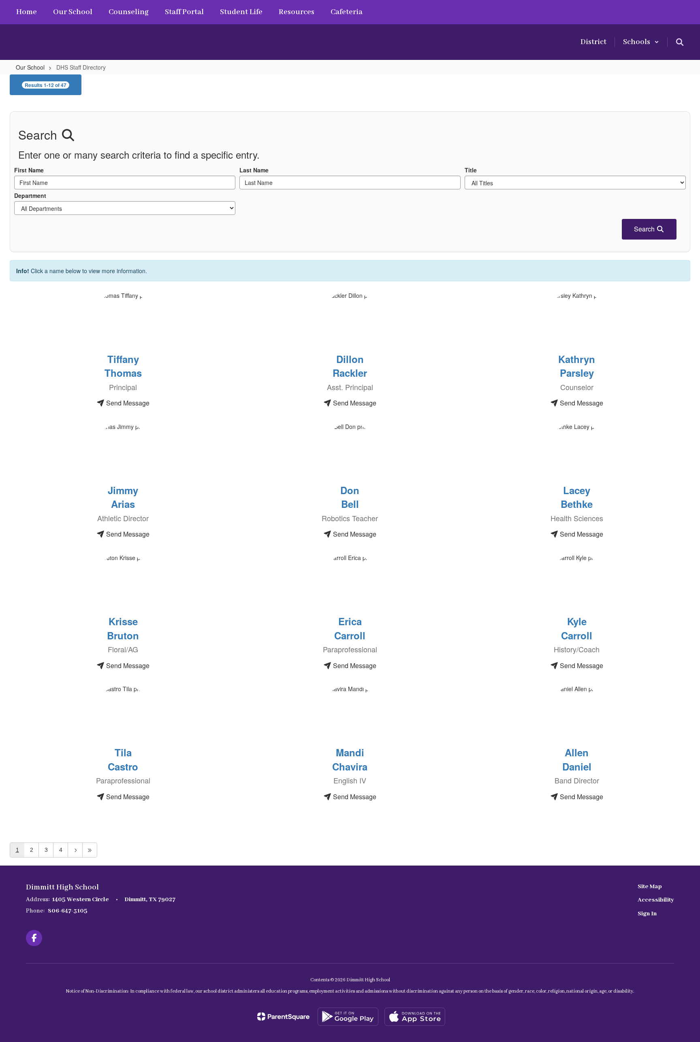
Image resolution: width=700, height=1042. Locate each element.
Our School (30, 67)
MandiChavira (349, 759)
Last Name (254, 170)
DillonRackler (350, 366)
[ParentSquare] (283, 1016)
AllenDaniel (576, 759)
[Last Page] (90, 850)
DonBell (349, 497)
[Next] (75, 850)
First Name (29, 170)
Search (645, 228)
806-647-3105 (68, 911)
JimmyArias (123, 497)
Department (30, 195)
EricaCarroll (349, 628)
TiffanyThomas (123, 366)
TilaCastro (123, 759)
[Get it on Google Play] (348, 1017)
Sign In (647, 913)
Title (471, 170)
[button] (641, 42)
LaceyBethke (577, 497)
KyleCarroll (576, 628)
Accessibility (656, 900)
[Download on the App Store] (414, 1017)
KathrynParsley (576, 366)
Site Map (650, 886)
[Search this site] (680, 42)
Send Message (127, 402)
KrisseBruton (123, 628)
